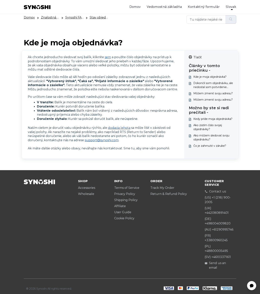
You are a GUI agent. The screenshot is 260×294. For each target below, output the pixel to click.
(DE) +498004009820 (217, 221)
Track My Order (162, 188)
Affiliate (120, 206)
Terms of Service (126, 188)
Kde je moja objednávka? (210, 77)
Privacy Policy (124, 194)
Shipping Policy (126, 200)
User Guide (122, 212)
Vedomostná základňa (164, 7)
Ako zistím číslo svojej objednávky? (207, 127)
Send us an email (217, 265)
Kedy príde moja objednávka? (212, 119)
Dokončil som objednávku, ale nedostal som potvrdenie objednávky (213, 85)
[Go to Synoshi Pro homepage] (37, 7)
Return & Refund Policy (168, 194)
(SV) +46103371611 (218, 257)
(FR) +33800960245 (216, 238)
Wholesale (86, 194)
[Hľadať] (230, 19)
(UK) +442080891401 (217, 210)
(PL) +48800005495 (216, 248)
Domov (135, 7)
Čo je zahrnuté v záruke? (209, 145)
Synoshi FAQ (74, 17)
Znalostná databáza (56, 17)
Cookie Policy (124, 218)
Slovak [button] (231, 7)
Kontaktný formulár (204, 7)
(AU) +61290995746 (219, 229)
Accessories (86, 188)
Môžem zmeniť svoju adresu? (213, 93)
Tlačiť (197, 57)
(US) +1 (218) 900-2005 (218, 200)
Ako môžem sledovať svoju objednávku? (211, 137)
